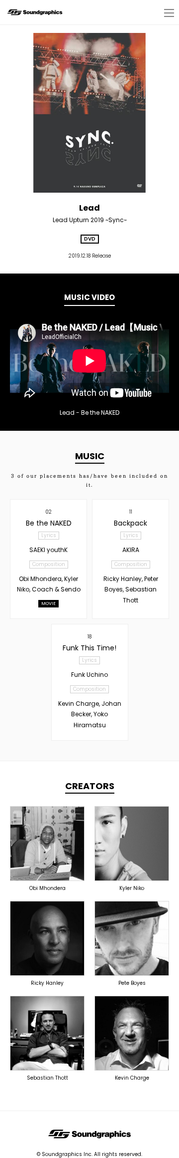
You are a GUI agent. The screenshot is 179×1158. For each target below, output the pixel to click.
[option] (89, 361)
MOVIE (48, 603)
